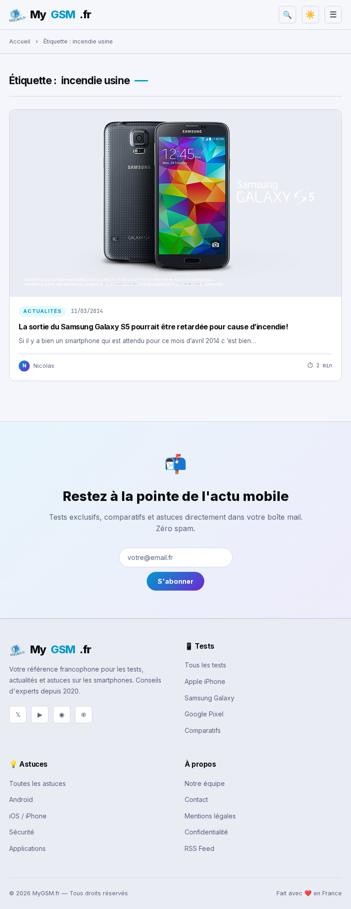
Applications (27, 848)
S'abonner (175, 581)
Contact (196, 799)
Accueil (19, 41)
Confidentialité (206, 832)
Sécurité (21, 832)
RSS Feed (199, 848)
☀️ (310, 14)
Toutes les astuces (37, 783)
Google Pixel (204, 714)
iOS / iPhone (28, 816)
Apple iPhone (205, 681)
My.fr (60, 14)
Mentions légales (210, 816)
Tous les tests (205, 665)
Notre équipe (205, 783)
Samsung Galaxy (209, 698)
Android (21, 799)
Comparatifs (203, 730)
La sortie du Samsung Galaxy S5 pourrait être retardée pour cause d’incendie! (153, 326)
